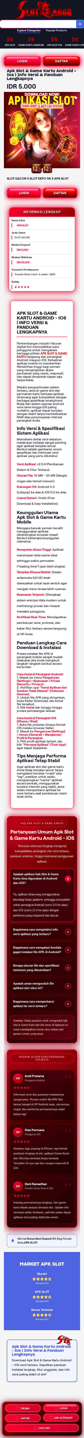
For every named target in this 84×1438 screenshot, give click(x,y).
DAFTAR (61, 61)
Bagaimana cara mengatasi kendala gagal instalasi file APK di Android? (41, 950)
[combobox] (38, 24)
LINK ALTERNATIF (63, 1417)
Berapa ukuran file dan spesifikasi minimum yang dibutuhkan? (41, 968)
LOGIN (22, 61)
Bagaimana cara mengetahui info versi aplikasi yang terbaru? (41, 932)
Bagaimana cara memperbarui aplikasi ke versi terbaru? (41, 1004)
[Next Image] (77, 130)
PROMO (25, 1407)
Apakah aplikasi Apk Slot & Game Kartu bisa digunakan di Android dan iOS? (41, 878)
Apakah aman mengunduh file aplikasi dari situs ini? (41, 986)
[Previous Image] (7, 130)
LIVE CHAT (44, 1428)
